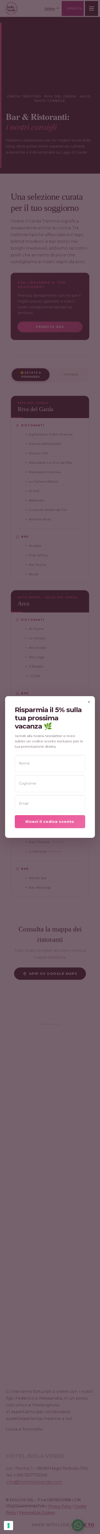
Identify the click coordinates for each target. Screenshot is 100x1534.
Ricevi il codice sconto (49, 821)
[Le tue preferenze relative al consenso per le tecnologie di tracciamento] (8, 1525)
